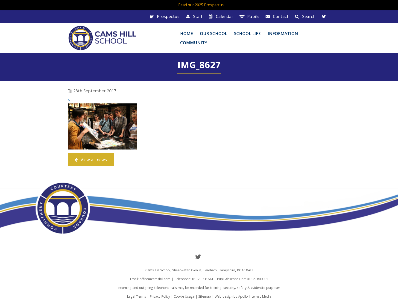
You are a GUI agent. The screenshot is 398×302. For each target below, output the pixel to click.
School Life (247, 33)
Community (193, 42)
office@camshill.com (155, 279)
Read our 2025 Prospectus (201, 4)
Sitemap (204, 296)
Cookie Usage (184, 296)
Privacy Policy (160, 296)
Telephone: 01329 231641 (193, 279)
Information (283, 33)
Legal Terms (136, 296)
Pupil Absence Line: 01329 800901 (242, 279)
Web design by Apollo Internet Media (243, 296)
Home (186, 33)
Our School (213, 33)
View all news (93, 159)
